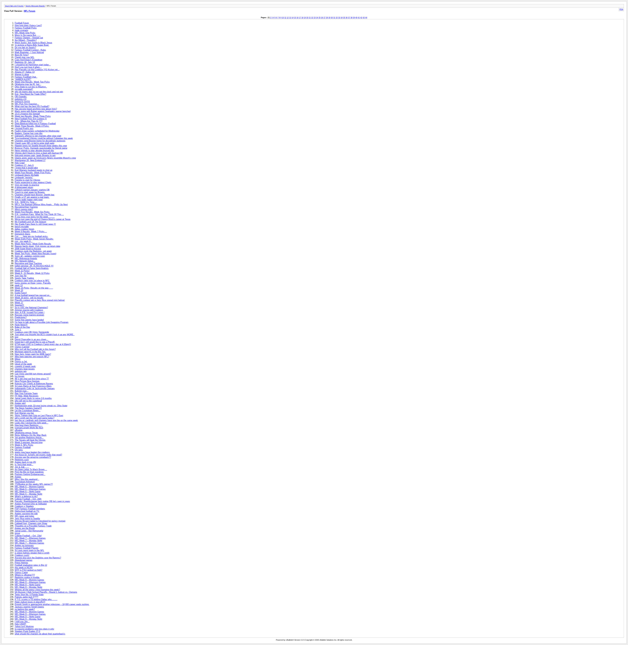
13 (290, 17)
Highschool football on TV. (27, 511)
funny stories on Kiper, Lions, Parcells (33, 283)
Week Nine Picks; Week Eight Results (33, 244)
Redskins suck (22, 459)
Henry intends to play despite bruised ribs (34, 150)
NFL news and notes (24, 516)
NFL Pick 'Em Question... (27, 104)
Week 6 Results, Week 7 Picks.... (31, 231)
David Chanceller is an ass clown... (31, 339)
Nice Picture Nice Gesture (27, 381)
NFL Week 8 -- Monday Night (28, 587)
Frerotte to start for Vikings (27, 180)
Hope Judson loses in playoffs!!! (30, 602)
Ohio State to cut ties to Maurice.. (31, 87)
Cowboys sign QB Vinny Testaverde (32, 332)
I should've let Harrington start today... (33, 64)
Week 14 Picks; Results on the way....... (34, 288)
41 (359, 17)
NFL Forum (29, 11)
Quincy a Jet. (21, 361)
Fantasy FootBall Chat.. (26, 77)
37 (349, 17)
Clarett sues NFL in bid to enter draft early (34, 143)
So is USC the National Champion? (31, 307)
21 (310, 17)
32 (337, 17)
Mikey (17, 359)
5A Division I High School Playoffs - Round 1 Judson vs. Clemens (46, 592)
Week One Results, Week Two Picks (32, 82)
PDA (621, 9)
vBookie (18, 430)
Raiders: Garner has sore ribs (29, 133)
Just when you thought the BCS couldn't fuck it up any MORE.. (45, 334)
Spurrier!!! (19, 305)
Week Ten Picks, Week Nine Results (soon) (35, 253)
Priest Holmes (21, 562)
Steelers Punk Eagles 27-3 (27, 631)
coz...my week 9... (23, 241)
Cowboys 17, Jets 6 (24, 165)
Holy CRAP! (20, 624)
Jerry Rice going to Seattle (27, 518)
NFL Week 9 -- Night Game (27, 616)
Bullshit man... (21, 391)
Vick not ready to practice (27, 185)
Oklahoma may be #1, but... (28, 84)
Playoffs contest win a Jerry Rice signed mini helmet (40, 300)
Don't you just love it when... (28, 67)
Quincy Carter (21, 572)
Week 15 (19, 290)
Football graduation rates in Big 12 (31, 565)
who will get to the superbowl (28, 401)
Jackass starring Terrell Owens (29, 607)
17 (300, 17)
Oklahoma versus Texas (26, 432)
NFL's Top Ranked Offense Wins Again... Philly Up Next (41, 204)
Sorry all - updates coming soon (30, 256)
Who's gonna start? (24, 209)
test (16, 337)
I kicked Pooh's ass (24, 128)
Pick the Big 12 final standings (29, 472)
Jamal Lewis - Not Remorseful (29, 531)
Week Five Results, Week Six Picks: (32, 212)
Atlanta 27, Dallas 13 (25, 72)
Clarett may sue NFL (24, 57)
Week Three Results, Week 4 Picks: (32, 126)
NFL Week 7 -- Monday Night (28, 540)
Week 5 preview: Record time (29, 442)
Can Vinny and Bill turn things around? (33, 374)
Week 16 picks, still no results (29, 297)
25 (320, 17)
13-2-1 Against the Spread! (27, 114)
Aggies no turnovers (24, 545)
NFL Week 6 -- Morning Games (29, 486)
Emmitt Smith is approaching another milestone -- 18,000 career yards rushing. (52, 604)
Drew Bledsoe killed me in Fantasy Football (35, 123)
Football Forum (22, 23)
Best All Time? (22, 55)
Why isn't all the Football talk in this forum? (35, 349)
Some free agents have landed (29, 320)
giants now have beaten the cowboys (32, 452)
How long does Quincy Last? (28, 25)
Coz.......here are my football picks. (31, 236)
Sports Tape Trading (24, 278)
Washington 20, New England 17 (30, 160)
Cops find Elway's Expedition (28, 60)
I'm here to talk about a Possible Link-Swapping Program (41, 322)
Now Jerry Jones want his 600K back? (33, 354)
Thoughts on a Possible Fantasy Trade (33, 526)
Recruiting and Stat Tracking (28, 263)
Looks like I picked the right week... (31, 423)
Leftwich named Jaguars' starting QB (32, 190)
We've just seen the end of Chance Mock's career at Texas (42, 219)
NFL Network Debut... (25, 261)
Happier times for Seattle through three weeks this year (41, 145)
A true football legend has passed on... (33, 295)
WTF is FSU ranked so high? (28, 570)
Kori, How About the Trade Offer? (30, 94)
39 (354, 17)
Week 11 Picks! (22, 271)
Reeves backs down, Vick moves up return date (37, 246)
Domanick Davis (22, 234)
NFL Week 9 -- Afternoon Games (30, 614)
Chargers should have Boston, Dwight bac (34, 194)
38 (351, 17)
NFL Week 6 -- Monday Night (28, 494)
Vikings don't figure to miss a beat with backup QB (39, 153)
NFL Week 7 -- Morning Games (29, 543)
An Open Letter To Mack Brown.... (31, 469)
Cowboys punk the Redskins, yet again (33, 251)
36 (347, 17)
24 (317, 17)
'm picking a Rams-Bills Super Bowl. (32, 45)
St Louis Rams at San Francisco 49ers (33, 386)
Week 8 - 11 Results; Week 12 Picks (32, 273)
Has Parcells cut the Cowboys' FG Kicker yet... (37, 69)
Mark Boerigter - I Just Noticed (29, 52)
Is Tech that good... (24, 464)
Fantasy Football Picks (26, 28)
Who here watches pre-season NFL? (32, 356)
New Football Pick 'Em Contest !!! (31, 118)
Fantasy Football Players (26, 548)
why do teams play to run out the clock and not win (39, 91)
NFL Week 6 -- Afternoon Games (30, 489)
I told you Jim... (22, 621)
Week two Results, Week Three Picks (33, 116)
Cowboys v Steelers (24, 506)
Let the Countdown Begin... (27, 410)
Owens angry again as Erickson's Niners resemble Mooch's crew (45, 158)
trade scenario (21, 30)
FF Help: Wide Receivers (26, 396)
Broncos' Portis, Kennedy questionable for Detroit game (41, 148)
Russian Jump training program (29, 315)
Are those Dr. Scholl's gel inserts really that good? (38, 454)
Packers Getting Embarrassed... (30, 474)
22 (312, 17)
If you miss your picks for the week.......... (35, 217)
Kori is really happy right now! (29, 199)
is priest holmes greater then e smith (32, 553)
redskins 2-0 (20, 99)
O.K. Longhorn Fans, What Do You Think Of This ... (39, 214)
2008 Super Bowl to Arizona (28, 248)
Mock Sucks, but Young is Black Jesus (33, 42)
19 (305, 17)
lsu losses (19, 376)
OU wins (19, 450)
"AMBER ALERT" (23, 79)
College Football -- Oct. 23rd (28, 535)
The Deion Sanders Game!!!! (28, 408)
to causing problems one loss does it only (34, 629)
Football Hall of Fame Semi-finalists (32, 268)
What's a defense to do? (26, 496)
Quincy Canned (22, 347)
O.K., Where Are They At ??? (28, 121)
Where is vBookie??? (25, 575)
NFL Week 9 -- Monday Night (28, 619)
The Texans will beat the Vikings (30, 440)
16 (297, 17)
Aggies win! (20, 403)
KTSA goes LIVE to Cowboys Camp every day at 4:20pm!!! (43, 344)
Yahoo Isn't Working (24, 626)
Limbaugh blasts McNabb (27, 175)
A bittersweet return (24, 187)
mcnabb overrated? (24, 89)
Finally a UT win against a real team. (32, 197)
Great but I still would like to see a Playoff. (35, 342)
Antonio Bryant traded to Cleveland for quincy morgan (40, 521)
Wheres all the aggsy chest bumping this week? (37, 589)
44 (366, 17)
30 (332, 17)
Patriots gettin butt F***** (26, 597)
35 (344, 17)
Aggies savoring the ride (26, 513)
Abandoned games (23, 560)
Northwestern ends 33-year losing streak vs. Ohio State (41, 405)
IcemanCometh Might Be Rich (29, 428)
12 (288, 17)
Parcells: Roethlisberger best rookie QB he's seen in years (42, 501)
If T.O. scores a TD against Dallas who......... (36, 599)
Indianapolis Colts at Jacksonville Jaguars (35, 388)
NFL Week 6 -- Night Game (27, 491)
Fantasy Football (23, 447)
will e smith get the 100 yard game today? (34, 418)
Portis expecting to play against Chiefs (33, 182)
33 (339, 17)
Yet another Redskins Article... (29, 437)
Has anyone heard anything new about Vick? (36, 109)
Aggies (18, 477)
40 (356, 17)
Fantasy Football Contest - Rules (30, 50)
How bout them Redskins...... (28, 425)
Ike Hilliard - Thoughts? (26, 40)
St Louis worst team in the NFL (29, 550)
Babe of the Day (22, 327)
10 (283, 17)
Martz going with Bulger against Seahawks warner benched (42, 111)
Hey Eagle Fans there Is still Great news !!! (35, 224)
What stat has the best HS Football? (32, 106)
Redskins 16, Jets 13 (25, 62)
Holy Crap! (20, 163)
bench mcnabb (22, 226)
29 (329, 17)
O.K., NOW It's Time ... (26, 202)
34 (342, 17)
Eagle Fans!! (21, 293)
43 (364, 17)
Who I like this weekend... (27, 479)
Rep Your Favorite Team (26, 393)
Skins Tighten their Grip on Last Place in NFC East (39, 415)
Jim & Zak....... (22, 467)
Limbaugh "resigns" (24, 177)
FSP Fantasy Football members (30, 508)
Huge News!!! (21, 324)
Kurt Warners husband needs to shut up (33, 170)
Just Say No (20, 275)
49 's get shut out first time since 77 (32, 378)
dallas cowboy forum (24, 229)
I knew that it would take (26, 167)
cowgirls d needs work (25, 366)
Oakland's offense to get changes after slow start (38, 136)
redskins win (20, 371)
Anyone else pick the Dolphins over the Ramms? (38, 558)
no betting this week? (25, 609)
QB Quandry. (21, 96)
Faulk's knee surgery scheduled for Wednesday (37, 131)
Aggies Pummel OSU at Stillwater (31, 504)
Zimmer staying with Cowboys (29, 310)
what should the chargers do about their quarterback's (40, 634)
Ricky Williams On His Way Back (30, 435)
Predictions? (20, 317)
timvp (17, 533)
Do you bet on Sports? (25, 47)
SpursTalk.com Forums (14, 6)
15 (295, 17)
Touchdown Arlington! (25, 481)
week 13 (19, 285)
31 (334, 17)
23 (315, 17)
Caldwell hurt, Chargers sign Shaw (31, 523)
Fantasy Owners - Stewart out (29, 37)
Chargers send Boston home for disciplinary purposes (40, 140)
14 (293, 17)
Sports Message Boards (35, 6)
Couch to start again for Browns (30, 192)
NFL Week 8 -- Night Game (27, 585)
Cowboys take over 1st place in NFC (32, 280)
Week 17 (19, 302)
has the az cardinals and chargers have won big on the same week (46, 420)
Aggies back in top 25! (25, 462)
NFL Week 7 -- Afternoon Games (30, 538)
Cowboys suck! (22, 555)
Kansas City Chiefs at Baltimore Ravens (34, 383)
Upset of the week (23, 364)
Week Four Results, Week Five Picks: (33, 172)
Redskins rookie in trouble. (27, 577)
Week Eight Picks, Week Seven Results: (34, 239)
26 (322, 17)
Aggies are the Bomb (25, 528)
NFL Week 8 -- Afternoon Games (30, 582)
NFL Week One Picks (25, 33)
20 (307, 17)
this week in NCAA (24, 567)
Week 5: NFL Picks (24, 445)
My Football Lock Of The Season (30, 221)
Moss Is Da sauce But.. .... (28, 35)
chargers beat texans (25, 369)
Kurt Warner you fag (24, 413)
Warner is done (22, 74)
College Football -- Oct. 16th (28, 499)
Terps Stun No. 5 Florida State (29, 594)
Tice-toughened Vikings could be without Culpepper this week (44, 138)
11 (285, 17)
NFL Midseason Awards (26, 258)
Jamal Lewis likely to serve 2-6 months (33, 398)
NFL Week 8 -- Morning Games (29, 580)
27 (324, 17)
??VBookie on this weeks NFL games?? (34, 484)
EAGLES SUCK (22, 101)
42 (361, 17)
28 (327, 17)
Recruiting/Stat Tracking (26, 207)
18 (302, 17)
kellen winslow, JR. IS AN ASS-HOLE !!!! (34, 266)
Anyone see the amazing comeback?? (33, 457)
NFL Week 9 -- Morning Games (29, 611)
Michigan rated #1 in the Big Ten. (30, 351)
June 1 (18, 329)
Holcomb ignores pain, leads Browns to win (35, 155)
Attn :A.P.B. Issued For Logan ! (29, 312)
